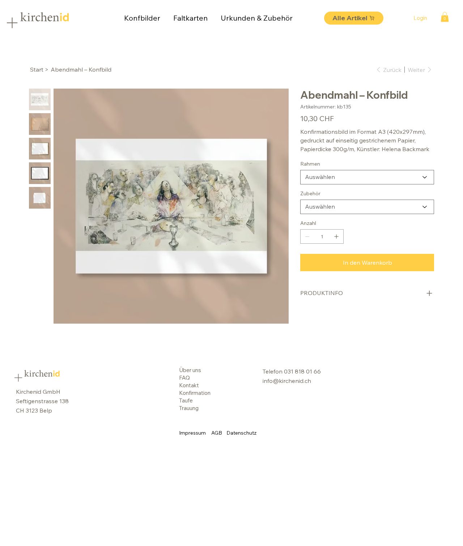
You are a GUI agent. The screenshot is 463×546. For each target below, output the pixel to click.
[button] (445, 17)
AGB (216, 433)
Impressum (192, 433)
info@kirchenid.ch (287, 380)
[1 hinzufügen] (336, 236)
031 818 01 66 (302, 371)
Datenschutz (241, 433)
